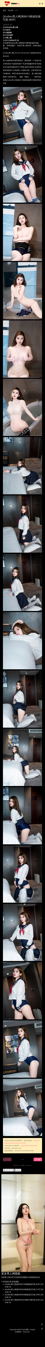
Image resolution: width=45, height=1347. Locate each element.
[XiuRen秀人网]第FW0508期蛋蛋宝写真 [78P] (23, 1294)
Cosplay (32, 1329)
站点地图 (25, 1329)
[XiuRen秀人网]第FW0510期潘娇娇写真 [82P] (23, 1284)
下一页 (37, 1159)
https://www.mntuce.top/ (29, 1145)
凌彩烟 (18, 1170)
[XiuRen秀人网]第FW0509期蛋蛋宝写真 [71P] (23, 1289)
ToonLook (26, 1332)
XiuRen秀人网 (9, 1170)
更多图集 (15, 1281)
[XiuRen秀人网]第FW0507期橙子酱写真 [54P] (23, 1300)
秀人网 (10, 10)
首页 (4, 10)
